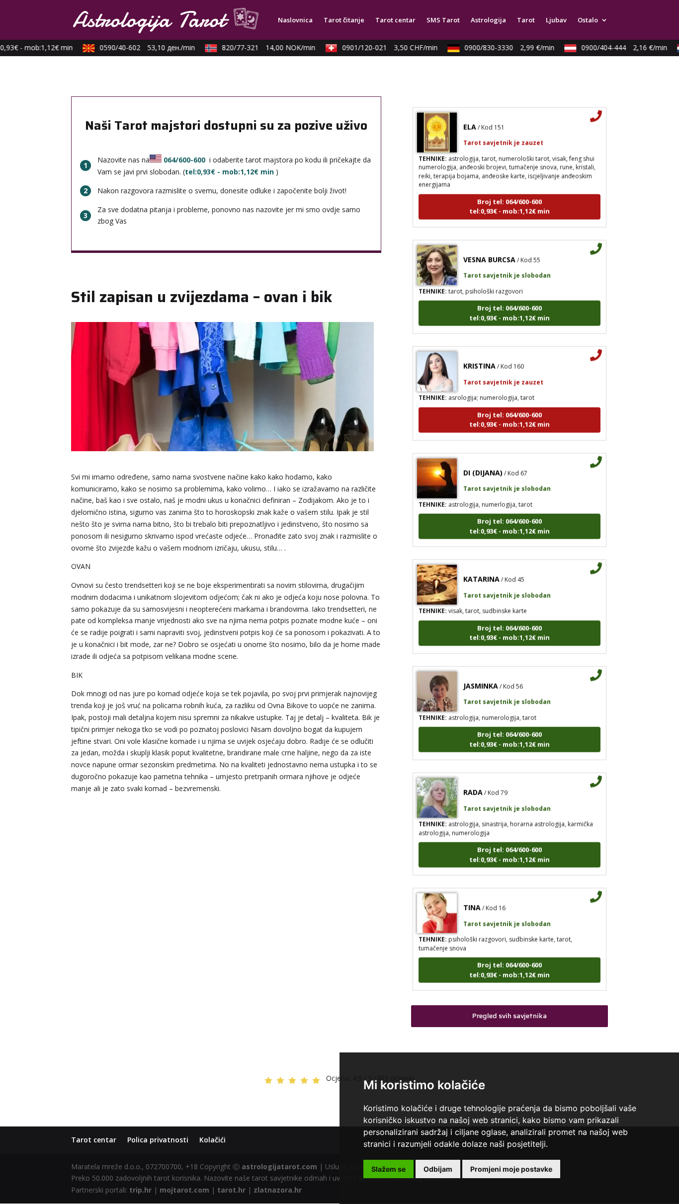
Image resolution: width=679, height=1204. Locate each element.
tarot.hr (231, 1190)
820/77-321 (260, 47)
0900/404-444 (616, 47)
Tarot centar (395, 20)
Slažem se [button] (388, 1169)
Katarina (481, 568)
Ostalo (588, 20)
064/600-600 (184, 159)
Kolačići (212, 1139)
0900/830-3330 (501, 47)
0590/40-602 (138, 47)
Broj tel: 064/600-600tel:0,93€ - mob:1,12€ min (509, 195)
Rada (473, 782)
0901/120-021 (381, 47)
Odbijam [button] (438, 1169)
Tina (472, 897)
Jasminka (480, 675)
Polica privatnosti (157, 1139)
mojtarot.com (184, 1190)
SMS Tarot (443, 20)
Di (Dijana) (483, 462)
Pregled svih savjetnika (509, 1015)
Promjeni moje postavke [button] (511, 1169)
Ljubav (556, 20)
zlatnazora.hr (278, 1190)
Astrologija (488, 20)
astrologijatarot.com (279, 1166)
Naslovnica (295, 20)
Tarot (526, 20)
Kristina (479, 355)
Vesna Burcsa (489, 248)
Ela (469, 116)
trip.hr (140, 1190)
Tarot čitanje (344, 20)
